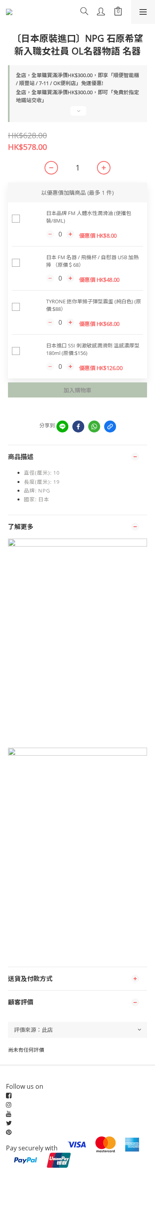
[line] (62, 426)
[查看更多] (77, 114)
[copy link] (110, 426)
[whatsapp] (94, 426)
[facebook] (78, 426)
